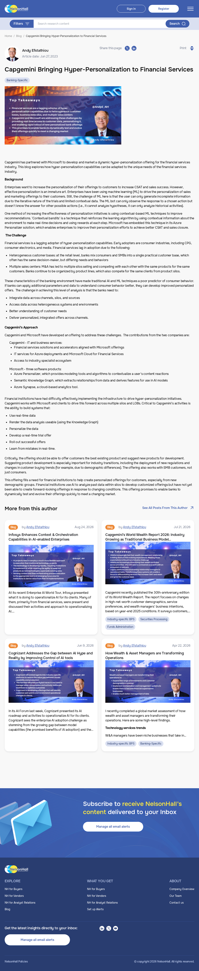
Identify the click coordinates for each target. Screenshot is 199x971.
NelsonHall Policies (16, 961)
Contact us (176, 902)
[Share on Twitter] (127, 48)
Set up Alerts (95, 909)
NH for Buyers (13, 889)
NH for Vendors (14, 896)
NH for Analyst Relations (20, 902)
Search (174, 24)
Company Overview (181, 889)
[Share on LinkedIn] (134, 48)
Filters (18, 24)
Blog (19, 35)
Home (8, 35)
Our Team (175, 896)
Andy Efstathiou (37, 527)
